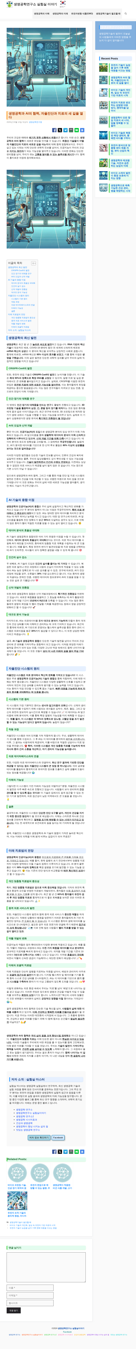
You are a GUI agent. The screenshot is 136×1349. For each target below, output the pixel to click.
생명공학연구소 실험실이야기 (31, 1113)
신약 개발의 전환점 (19, 289)
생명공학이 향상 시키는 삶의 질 (32, 1126)
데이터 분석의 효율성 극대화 (23, 283)
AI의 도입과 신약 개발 (20, 277)
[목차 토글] (32, 263)
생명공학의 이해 (41, 13)
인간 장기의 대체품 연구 (21, 274)
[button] (125, 13)
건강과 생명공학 (24, 1123)
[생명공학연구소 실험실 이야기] (9, 4)
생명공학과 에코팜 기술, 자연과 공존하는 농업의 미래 (120, 163)
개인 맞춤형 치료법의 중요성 (23, 318)
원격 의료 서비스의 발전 (21, 321)
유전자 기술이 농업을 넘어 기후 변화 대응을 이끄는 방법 (33, 1228)
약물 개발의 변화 (18, 324)
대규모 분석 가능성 (19, 292)
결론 (13, 311)
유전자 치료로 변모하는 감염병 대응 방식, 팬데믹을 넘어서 (120, 106)
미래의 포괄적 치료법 (20, 327)
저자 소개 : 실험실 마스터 (19, 330)
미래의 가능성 (17, 308)
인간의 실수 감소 (18, 286)
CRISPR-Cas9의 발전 (20, 270)
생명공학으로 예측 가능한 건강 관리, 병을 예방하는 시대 (120, 188)
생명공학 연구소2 (25, 1116)
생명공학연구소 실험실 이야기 (35, 4)
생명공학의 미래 (60, 13)
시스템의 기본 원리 (19, 299)
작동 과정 (15, 302)
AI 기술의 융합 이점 (17, 280)
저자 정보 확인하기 (39, 1137)
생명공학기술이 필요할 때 (108, 13)
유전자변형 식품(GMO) (82, 13)
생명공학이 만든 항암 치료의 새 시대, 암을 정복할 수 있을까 (120, 121)
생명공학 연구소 (24, 1109)
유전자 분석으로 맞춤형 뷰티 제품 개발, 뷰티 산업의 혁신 (120, 149)
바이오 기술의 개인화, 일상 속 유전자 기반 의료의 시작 (32, 1225)
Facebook (58, 1137)
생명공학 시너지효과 (26, 1119)
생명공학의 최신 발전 (17, 267)
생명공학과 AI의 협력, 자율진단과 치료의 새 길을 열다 (120, 80)
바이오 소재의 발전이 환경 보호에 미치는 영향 (120, 176)
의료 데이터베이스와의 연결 (23, 305)
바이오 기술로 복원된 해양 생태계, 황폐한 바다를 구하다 (120, 136)
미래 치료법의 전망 (16, 314)
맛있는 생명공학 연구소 (28, 1130)
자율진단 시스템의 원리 (18, 295)
